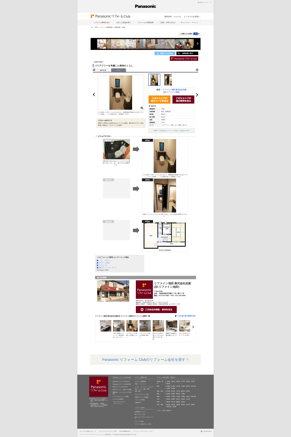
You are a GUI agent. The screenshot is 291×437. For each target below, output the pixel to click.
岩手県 (183, 381)
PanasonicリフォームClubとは (121, 381)
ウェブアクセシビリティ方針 (108, 431)
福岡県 (168, 404)
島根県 (173, 399)
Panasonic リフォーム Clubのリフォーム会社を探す (144, 359)
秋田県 (178, 381)
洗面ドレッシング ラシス (107, 267)
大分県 (188, 404)
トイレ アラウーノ (105, 260)
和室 (148, 389)
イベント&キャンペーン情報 (120, 396)
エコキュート (103, 265)
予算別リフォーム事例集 (141, 397)
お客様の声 (138, 402)
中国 (158, 399)
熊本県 (183, 404)
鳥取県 (168, 399)
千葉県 (183, 386)
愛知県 (178, 393)
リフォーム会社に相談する (164, 410)
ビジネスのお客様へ (192, 16)
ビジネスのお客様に (118, 399)
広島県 (183, 399)
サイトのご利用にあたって (88, 431)
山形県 (193, 381)
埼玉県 (178, 386)
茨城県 (168, 386)
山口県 (188, 399)
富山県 (173, 391)
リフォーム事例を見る (102, 22)
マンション (143, 384)
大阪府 (178, 396)
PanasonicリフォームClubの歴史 (122, 384)
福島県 (168, 383)
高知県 (183, 401)
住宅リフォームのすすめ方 (120, 386)
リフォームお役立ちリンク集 (143, 424)
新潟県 (168, 391)
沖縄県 (174, 406)
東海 (158, 393)
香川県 (173, 401)
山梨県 (168, 388)
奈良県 (188, 396)
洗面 (144, 389)
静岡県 (173, 393)
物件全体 (103, 70)
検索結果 (117, 27)
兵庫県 (183, 396)
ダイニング (144, 387)
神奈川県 (193, 386)
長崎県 (178, 404)
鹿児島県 (168, 406)
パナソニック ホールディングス (143, 431)
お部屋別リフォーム (140, 411)
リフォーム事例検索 (106, 27)
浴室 (136, 389)
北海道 (168, 381)
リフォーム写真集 (140, 399)
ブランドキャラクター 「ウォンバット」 (119, 402)
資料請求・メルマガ (172, 16)
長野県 (188, 391)
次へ (197, 43)
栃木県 (173, 388)
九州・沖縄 (160, 404)
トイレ (140, 389)
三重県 (183, 393)
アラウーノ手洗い (104, 263)
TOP (95, 27)
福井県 (183, 391)
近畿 (158, 396)
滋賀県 (168, 396)
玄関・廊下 (138, 391)
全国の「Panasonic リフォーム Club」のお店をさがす (171, 130)
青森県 (173, 381)
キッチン (137, 387)
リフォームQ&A (139, 421)
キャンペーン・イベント (189, 22)
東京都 (188, 386)
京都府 (173, 396)
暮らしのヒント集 (140, 414)
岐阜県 (168, 393)
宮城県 (188, 381)
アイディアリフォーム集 (141, 394)
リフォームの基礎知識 (145, 22)
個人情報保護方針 (124, 431)
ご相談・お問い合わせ (167, 22)
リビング (150, 387)
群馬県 (173, 386)
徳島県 (168, 401)
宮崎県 (193, 404)
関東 (158, 386)
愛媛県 (178, 401)
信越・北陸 (160, 391)
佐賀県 (173, 404)
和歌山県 (193, 396)
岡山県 (178, 399)
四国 (158, 401)
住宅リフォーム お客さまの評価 (122, 389)
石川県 (178, 391)
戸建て (136, 384)
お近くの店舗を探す (123, 22)
